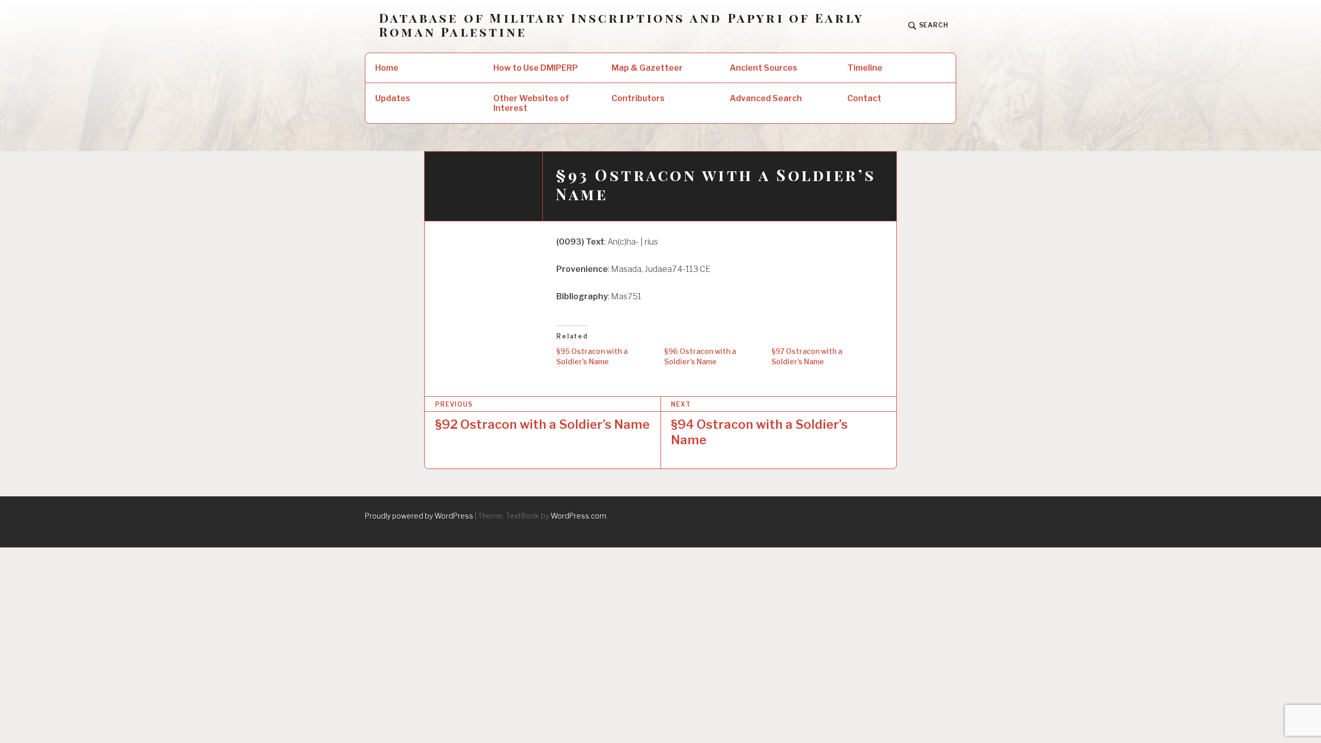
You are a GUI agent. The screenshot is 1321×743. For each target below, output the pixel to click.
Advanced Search (766, 98)
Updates (392, 98)
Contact (864, 98)
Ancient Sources (763, 68)
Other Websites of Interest (531, 103)
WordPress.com (578, 515)
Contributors (638, 98)
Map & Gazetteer (647, 68)
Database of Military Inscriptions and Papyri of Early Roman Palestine (621, 25)
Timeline (864, 68)
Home (386, 68)
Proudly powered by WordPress (419, 515)
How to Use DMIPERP (535, 68)
